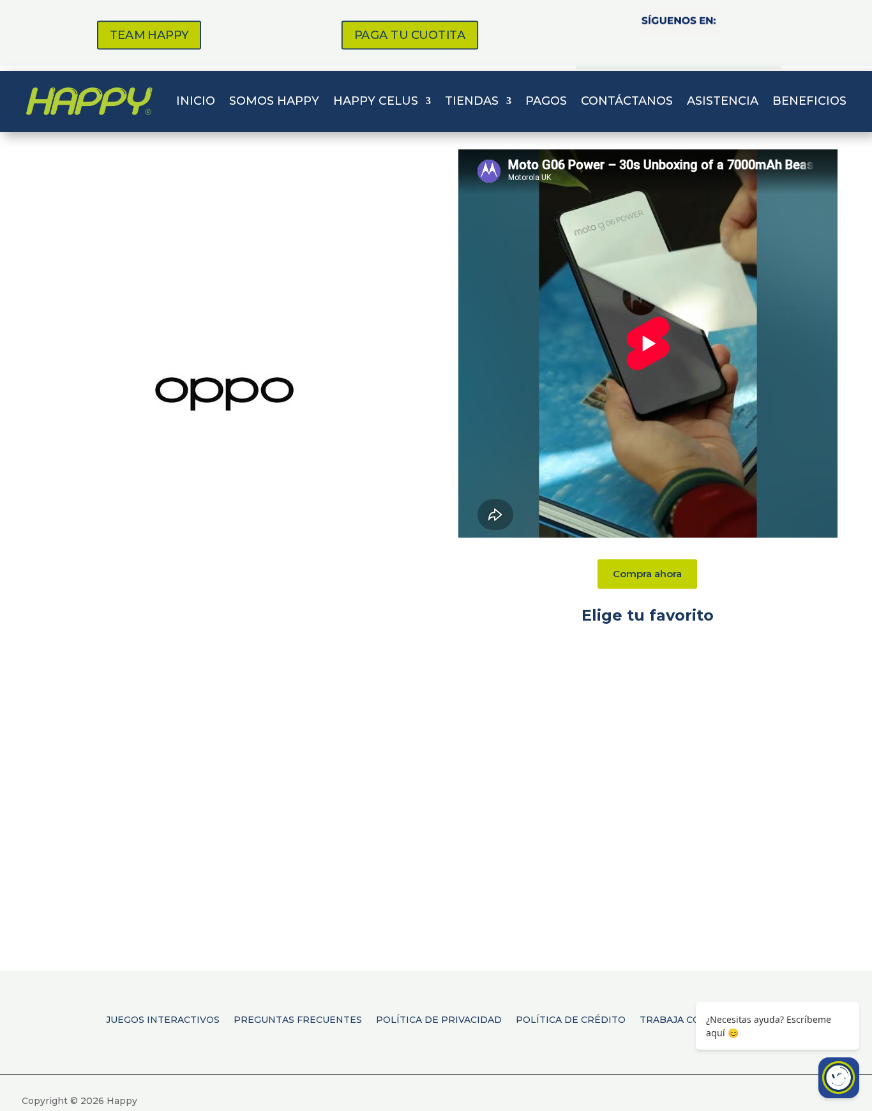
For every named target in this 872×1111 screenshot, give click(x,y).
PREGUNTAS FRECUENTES (298, 1019)
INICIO (195, 101)
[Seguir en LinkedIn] (747, 49)
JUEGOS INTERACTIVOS (163, 1019)
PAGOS (546, 101)
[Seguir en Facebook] (609, 49)
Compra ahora (647, 574)
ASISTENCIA (722, 101)
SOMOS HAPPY (274, 101)
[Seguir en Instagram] (644, 49)
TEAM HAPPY (149, 35)
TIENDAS (472, 101)
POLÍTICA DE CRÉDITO (571, 1019)
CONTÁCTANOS (627, 101)
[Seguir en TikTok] (678, 49)
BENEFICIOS (809, 101)
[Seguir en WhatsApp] (713, 49)
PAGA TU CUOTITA (409, 35)
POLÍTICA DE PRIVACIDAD (439, 1019)
